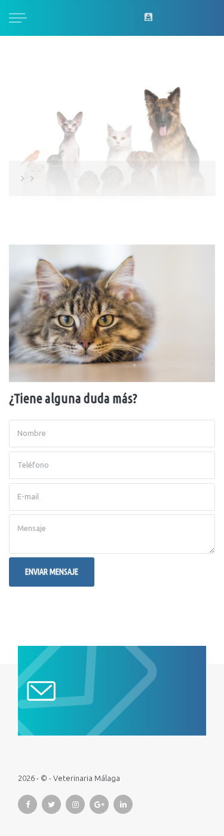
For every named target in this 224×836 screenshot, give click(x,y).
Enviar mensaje (51, 571)
